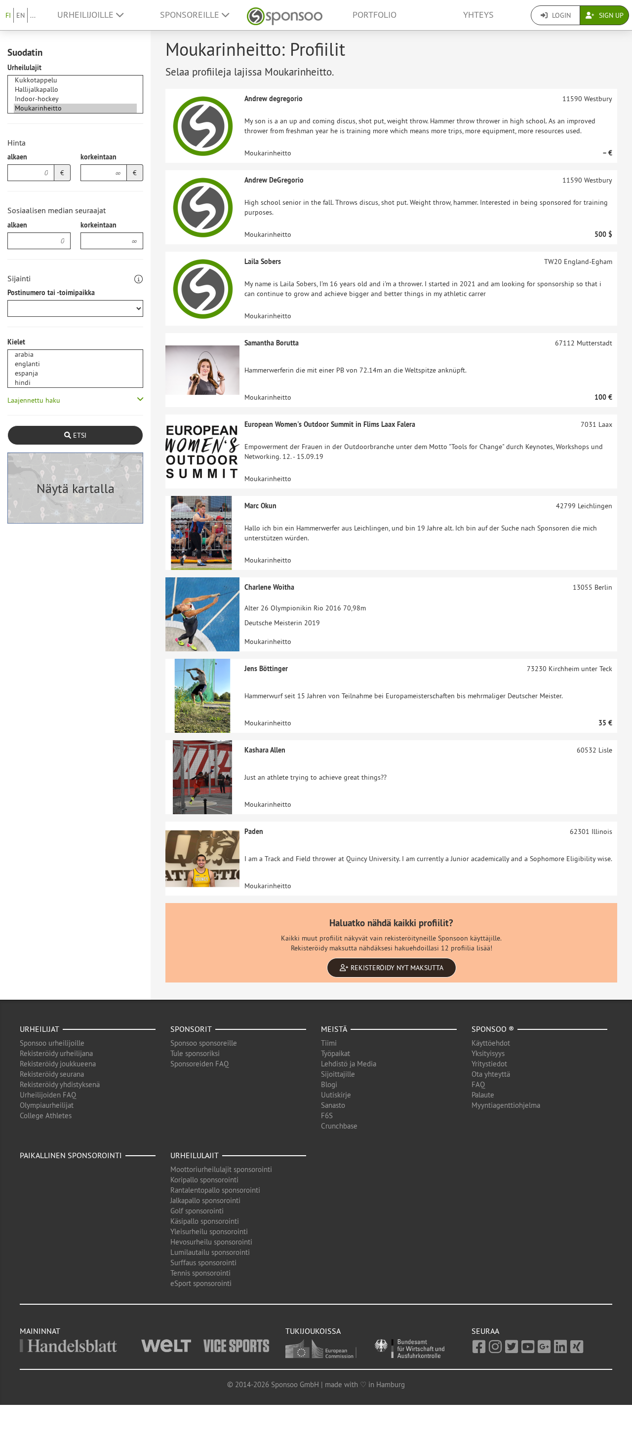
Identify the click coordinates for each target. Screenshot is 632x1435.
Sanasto (333, 1105)
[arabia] (75, 354)
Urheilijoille (86, 14)
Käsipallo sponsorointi (204, 1221)
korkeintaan (98, 156)
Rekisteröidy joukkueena (58, 1063)
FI (8, 15)
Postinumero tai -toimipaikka (51, 292)
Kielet (16, 342)
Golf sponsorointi (197, 1210)
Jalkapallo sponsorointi (205, 1200)
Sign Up (610, 15)
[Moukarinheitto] (75, 108)
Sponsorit (191, 1029)
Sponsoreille (191, 14)
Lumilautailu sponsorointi (210, 1252)
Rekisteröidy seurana (52, 1074)
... (33, 15)
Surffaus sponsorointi (203, 1262)
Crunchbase (339, 1126)
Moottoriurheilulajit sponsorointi (221, 1169)
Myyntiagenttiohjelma (506, 1105)
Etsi (78, 435)
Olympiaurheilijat (47, 1105)
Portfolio (374, 14)
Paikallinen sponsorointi (71, 1155)
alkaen (17, 156)
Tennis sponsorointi (200, 1273)
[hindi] (75, 382)
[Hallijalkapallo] (75, 89)
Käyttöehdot (491, 1043)
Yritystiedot (489, 1063)
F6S (327, 1115)
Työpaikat (335, 1053)
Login (560, 15)
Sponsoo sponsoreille (203, 1043)
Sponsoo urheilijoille (52, 1043)
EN (20, 15)
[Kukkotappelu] (75, 80)
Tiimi (329, 1043)
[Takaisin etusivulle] (284, 15)
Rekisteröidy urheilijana (56, 1053)
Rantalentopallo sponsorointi (215, 1190)
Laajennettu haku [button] (33, 400)
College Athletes (46, 1115)
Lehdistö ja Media (348, 1063)
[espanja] (75, 373)
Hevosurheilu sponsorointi (211, 1241)
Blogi (329, 1084)
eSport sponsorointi (201, 1283)
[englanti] (75, 364)
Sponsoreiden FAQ (199, 1063)
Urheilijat (39, 1029)
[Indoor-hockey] (75, 99)
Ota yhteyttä (491, 1074)
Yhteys (478, 14)
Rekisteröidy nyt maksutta (396, 967)
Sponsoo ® (493, 1029)
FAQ (478, 1084)
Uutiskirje (336, 1094)
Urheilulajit (24, 67)
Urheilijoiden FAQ (48, 1094)
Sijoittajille (338, 1074)
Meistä (334, 1029)
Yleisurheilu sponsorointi (209, 1231)
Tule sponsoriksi (195, 1053)
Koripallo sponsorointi (204, 1179)
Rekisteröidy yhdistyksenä (60, 1084)
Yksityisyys (488, 1053)
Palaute (483, 1094)
